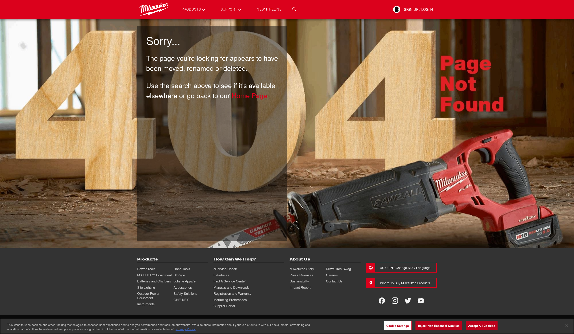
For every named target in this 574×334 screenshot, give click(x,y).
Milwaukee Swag (338, 269)
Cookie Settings (397, 325)
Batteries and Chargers (154, 281)
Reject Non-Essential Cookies (439, 325)
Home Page (249, 95)
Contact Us (334, 281)
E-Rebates (221, 275)
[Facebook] (382, 300)
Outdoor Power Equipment (148, 295)
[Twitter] (408, 300)
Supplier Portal (224, 306)
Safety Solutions (185, 293)
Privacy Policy (186, 329)
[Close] (567, 325)
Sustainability (299, 281)
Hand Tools (182, 269)
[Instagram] (395, 300)
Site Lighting (146, 287)
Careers (332, 275)
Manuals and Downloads (231, 287)
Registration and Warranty (232, 293)
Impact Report (300, 287)
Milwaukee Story (302, 269)
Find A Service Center (229, 281)
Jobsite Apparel (185, 281)
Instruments (146, 304)
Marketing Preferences (230, 299)
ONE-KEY (181, 299)
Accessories (183, 287)
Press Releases (301, 275)
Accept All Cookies (481, 325)
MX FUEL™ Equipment (154, 275)
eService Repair (225, 269)
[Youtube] (421, 300)
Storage (179, 275)
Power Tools (146, 269)
